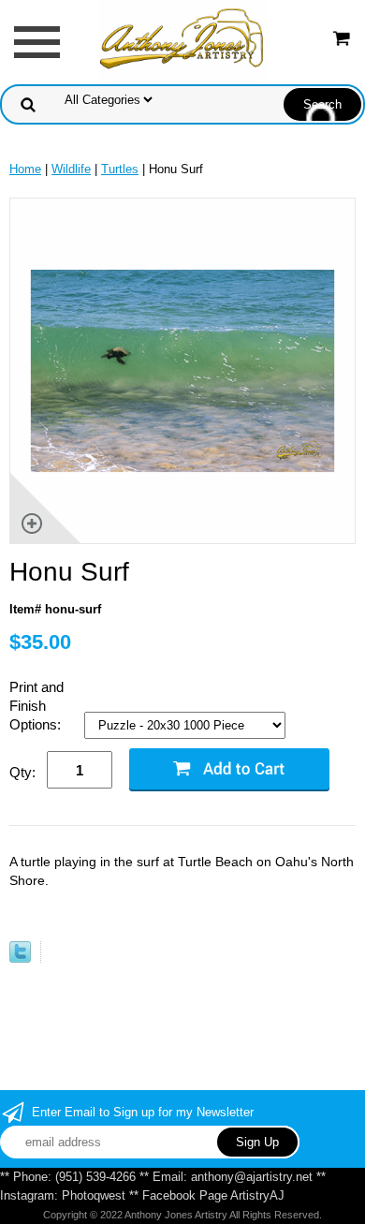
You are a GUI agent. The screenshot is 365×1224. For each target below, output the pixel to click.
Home (25, 169)
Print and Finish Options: (37, 705)
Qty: (22, 772)
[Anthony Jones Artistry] (182, 41)
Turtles (120, 169)
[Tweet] (20, 958)
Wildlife (71, 169)
